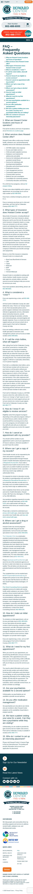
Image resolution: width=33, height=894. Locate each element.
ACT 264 (19, 863)
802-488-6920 (7, 288)
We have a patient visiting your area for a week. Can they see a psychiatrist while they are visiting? (17, 110)
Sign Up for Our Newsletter (15, 762)
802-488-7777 (13, 206)
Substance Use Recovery (7, 856)
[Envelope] (18, 781)
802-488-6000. (16, 193)
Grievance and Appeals (21, 853)
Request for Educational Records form (15, 480)
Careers (5, 862)
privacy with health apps (10, 513)
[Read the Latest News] (5, 769)
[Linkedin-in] (14, 781)
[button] (1, 1)
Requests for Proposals (21, 858)
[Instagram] (7, 781)
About (5, 859)
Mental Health (7, 853)
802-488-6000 (13, 335)
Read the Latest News (13, 773)
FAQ (18, 850)
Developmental (7, 850)
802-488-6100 (20, 609)
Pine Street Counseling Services (12, 587)
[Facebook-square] (11, 781)
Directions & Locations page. (15, 130)
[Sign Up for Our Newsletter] (5, 758)
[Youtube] (4, 781)
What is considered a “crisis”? (16, 70)
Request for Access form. (11, 462)
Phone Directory (22, 861)
